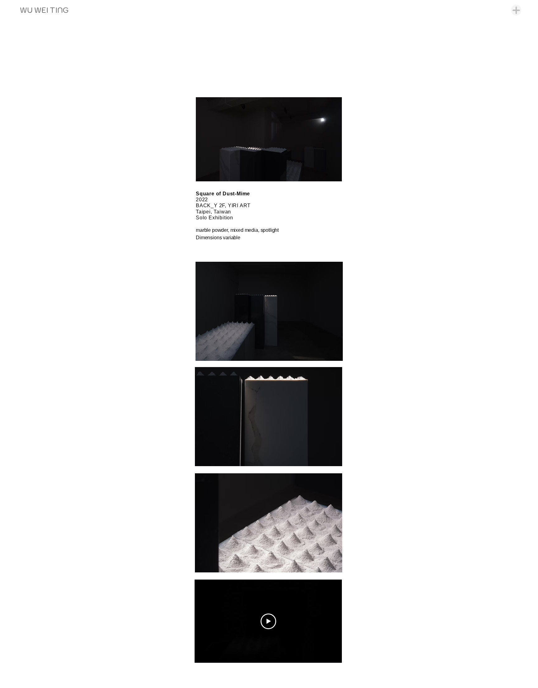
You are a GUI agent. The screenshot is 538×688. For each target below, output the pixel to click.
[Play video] (268, 621)
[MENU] (516, 10)
